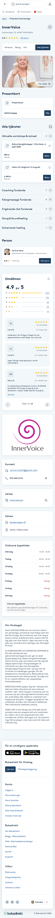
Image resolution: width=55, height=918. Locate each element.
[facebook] (17, 902)
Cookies (9, 882)
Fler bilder (43, 84)
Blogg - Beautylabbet (15, 836)
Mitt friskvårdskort (14, 810)
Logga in (9, 790)
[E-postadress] (28, 470)
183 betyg (24, 38)
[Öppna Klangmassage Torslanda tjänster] (50, 199)
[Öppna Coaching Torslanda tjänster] (50, 190)
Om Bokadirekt (12, 831)
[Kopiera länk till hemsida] (46, 500)
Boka (47, 156)
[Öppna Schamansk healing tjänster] (50, 227)
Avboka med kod (13, 816)
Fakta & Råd (10, 846)
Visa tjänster (43, 47)
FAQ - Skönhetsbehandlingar (19, 841)
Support (9, 857)
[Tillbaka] (5, 4)
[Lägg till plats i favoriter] (50, 27)
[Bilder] (27, 435)
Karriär (8, 851)
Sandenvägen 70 (18, 522)
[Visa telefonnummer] (46, 478)
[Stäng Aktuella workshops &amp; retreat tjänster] (50, 136)
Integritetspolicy (13, 877)
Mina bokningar (12, 795)
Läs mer (11, 394)
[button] (27, 108)
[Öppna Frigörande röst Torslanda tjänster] (50, 209)
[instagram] (7, 902)
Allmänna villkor (12, 887)
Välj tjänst (45, 261)
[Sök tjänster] (50, 126)
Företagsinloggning (27, 769)
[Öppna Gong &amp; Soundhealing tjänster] (50, 218)
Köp (47, 113)
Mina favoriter (12, 800)
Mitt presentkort (13, 805)
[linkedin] (12, 902)
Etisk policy (10, 872)
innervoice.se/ (16, 500)
